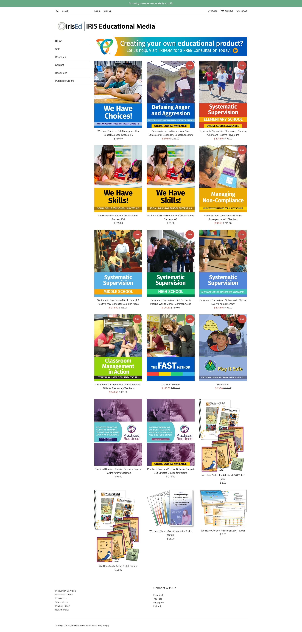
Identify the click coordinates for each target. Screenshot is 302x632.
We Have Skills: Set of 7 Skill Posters (118, 566)
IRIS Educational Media (81, 625)
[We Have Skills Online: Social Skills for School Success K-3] (170, 178)
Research (60, 57)
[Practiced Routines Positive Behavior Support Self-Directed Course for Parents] (170, 432)
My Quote (212, 11)
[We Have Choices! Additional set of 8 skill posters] (170, 508)
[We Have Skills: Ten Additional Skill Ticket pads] (223, 435)
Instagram (158, 602)
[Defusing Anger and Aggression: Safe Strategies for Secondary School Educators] (170, 94)
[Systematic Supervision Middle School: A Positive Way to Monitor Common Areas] (118, 263)
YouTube (157, 598)
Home (58, 41)
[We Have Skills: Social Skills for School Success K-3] (118, 178)
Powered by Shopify (100, 625)
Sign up (108, 11)
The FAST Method (170, 384)
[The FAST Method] (170, 347)
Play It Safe (223, 384)
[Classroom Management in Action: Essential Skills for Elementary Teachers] (118, 347)
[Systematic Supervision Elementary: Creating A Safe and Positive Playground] (223, 94)
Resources (61, 73)
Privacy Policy (62, 606)
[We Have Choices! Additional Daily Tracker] (223, 508)
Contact (59, 65)
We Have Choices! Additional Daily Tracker (223, 530)
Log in (97, 11)
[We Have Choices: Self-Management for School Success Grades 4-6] (118, 94)
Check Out (241, 11)
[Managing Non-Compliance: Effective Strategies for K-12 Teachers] (223, 178)
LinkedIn (157, 606)
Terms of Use (62, 602)
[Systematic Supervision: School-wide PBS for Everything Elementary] (223, 263)
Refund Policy (62, 609)
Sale (57, 49)
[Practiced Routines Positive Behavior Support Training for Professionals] (118, 432)
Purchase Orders (64, 80)
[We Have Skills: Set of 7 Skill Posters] (118, 526)
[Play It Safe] (223, 347)
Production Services (65, 590)
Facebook (158, 595)
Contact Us (61, 598)
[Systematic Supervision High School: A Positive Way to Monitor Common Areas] (170, 263)
